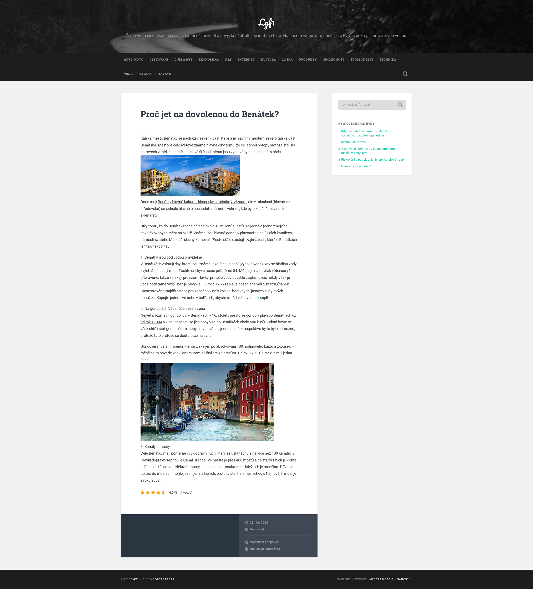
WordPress (164, 579)
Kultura (268, 59)
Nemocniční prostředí (356, 166)
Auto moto (133, 59)
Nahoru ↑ (404, 579)
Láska (287, 59)
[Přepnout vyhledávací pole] (405, 74)
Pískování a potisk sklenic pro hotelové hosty (373, 159)
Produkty (308, 59)
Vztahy (145, 74)
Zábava (164, 74)
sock (255, 297)
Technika (387, 59)
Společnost (333, 59)
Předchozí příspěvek (264, 542)
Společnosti (362, 59)
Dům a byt (183, 59)
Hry (228, 59)
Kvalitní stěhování (353, 142)
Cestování (159, 59)
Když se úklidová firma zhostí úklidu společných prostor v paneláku (366, 133)
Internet (246, 59)
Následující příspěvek (265, 549)
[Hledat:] (372, 105)
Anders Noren (381, 579)
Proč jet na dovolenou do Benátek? (210, 113)
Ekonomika (209, 59)
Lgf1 (267, 22)
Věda (128, 74)
